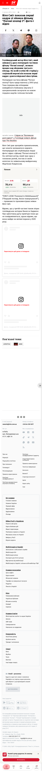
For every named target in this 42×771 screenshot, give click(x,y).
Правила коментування (30, 463)
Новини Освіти (11, 614)
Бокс (7, 651)
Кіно (12, 8)
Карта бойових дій (12, 526)
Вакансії (25, 473)
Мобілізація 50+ (11, 552)
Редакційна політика (9, 461)
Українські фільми (12, 598)
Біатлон (8, 660)
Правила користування (10, 474)
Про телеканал (7, 464)
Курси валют (10, 575)
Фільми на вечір (11, 601)
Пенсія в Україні (11, 586)
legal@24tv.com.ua (26, 738)
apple (22, 702)
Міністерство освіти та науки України (18, 616)
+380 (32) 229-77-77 (14, 736)
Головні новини (11, 500)
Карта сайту (26, 483)
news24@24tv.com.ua (10, 424)
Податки (8, 584)
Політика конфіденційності (8, 478)
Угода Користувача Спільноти (28, 459)
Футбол (8, 654)
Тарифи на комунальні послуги (16, 581)
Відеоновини (10, 509)
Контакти (25, 470)
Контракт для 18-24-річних (15, 558)
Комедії (8, 604)
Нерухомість (11, 634)
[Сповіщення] (39, 3)
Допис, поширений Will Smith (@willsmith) (18, 273)
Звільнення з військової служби (16, 549)
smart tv (8, 708)
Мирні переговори (12, 529)
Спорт (8, 649)
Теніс (7, 657)
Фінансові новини (12, 578)
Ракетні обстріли (11, 524)
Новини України (11, 503)
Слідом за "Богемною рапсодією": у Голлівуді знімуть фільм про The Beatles (19, 138)
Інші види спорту (11, 662)
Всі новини (10, 498)
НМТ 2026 (9, 622)
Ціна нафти (9, 573)
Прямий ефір (10, 506)
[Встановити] (21, 757)
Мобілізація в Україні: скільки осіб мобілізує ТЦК (22, 563)
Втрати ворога (10, 540)
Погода (8, 514)
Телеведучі (6, 467)
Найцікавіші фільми (12, 596)
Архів (24, 480)
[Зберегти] (36, 30)
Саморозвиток (10, 624)
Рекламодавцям (7, 471)
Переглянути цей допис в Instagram (16, 251)
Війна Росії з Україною (15, 521)
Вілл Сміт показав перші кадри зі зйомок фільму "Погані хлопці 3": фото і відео (28, 8)
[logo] (13, 3)
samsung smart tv (22, 708)
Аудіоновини (10, 511)
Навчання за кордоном (13, 627)
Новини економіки (13, 570)
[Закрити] (38, 753)
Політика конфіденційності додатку (31, 455)
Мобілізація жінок (12, 555)
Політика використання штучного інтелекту (10, 483)
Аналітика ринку (11, 637)
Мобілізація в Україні (14, 547)
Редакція (5, 457)
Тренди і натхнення (12, 642)
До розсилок (13, 689)
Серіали (8, 607)
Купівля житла (10, 639)
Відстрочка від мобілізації (14, 560)
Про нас (5, 454)
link (24, 432)
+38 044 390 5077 (28, 424)
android (8, 702)
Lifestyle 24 (5, 8)
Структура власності (29, 477)
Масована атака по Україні (15, 535)
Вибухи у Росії (10, 537)
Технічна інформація (29, 467)
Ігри (24, 487)
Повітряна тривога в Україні (15, 532)
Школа (8, 619)
